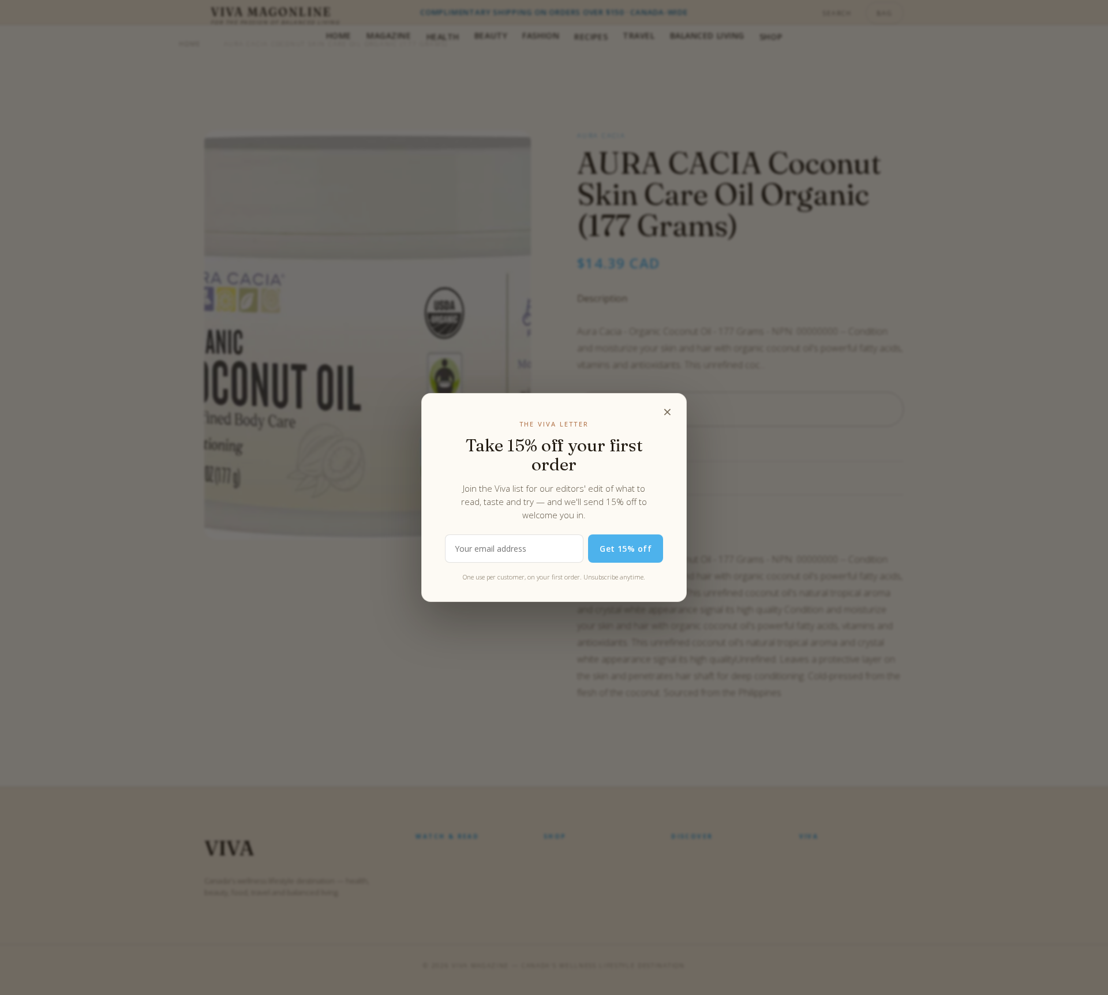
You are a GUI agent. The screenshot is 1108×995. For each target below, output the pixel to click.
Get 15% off (626, 548)
